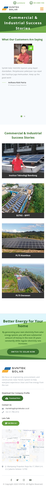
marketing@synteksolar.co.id (17, 408)
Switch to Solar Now (23, 352)
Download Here (14, 398)
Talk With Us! (12, 423)
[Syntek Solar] (10, 10)
